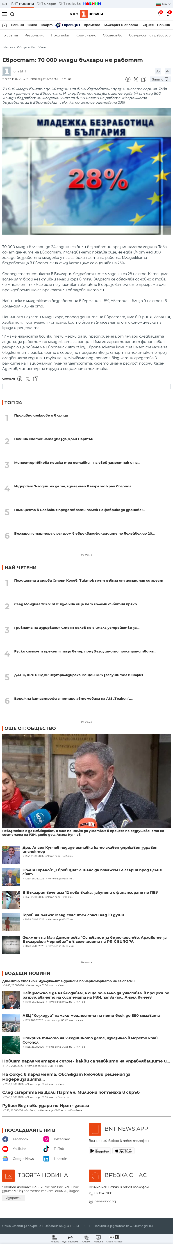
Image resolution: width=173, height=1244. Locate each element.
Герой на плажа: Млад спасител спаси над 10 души (73, 915)
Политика (60, 35)
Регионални (34, 35)
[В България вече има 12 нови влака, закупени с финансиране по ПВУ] (11, 900)
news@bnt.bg (105, 1201)
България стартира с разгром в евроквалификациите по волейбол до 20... (84, 533)
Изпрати (13, 1198)
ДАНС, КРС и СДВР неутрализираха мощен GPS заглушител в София (78, 675)
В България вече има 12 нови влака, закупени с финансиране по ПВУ (90, 893)
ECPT (86, 1226)
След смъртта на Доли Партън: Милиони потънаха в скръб (71, 1092)
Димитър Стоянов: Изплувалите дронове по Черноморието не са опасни (68, 981)
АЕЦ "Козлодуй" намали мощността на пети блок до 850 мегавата (91, 1016)
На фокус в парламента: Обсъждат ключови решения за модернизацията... (66, 1077)
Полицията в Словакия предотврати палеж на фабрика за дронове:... (79, 510)
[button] (114, 1239)
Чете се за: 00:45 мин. (61, 1047)
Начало (9, 47)
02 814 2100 (103, 1193)
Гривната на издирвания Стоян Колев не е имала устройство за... (76, 627)
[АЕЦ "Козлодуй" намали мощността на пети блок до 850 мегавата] (11, 1023)
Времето (92, 25)
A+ (158, 71)
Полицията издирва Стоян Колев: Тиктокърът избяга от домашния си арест (88, 580)
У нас (43, 47)
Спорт (47, 25)
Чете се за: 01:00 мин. (40, 985)
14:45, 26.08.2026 (14, 985)
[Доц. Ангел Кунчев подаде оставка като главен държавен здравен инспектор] (11, 855)
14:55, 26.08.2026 (34, 1047)
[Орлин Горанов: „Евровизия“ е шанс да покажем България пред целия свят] (11, 877)
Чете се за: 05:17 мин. (40, 1066)
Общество (112, 35)
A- (167, 71)
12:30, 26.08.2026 (14, 1084)
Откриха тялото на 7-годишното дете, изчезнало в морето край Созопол (90, 1040)
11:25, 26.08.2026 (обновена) (20, 1110)
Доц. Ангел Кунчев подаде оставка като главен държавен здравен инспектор (90, 850)
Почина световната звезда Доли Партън (53, 439)
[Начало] (4, 24)
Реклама (86, 554)
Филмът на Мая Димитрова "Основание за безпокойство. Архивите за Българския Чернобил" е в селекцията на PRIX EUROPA (95, 940)
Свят (32, 25)
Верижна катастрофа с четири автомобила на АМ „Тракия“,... (73, 698)
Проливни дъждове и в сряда (41, 415)
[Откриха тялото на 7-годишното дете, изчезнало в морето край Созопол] (11, 1045)
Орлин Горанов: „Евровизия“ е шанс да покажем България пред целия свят (92, 872)
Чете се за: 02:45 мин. (40, 1084)
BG (165, 4)
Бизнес (147, 25)
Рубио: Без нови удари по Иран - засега (45, 1105)
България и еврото (121, 25)
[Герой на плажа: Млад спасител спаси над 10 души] (11, 922)
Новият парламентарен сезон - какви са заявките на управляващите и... (86, 1061)
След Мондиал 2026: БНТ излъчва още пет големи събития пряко (75, 604)
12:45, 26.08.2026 (14, 1097)
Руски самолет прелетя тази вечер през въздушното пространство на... (85, 651)
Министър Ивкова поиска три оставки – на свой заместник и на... (77, 462)
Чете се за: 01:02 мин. (53, 1110)
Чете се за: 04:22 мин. (61, 1002)
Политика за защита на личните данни (123, 1226)
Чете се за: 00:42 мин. (60, 1020)
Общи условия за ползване (21, 1226)
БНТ (5, 4)
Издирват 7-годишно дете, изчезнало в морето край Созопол (72, 486)
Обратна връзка (57, 1226)
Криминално (85, 35)
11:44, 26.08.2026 (14, 1066)
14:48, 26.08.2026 (34, 1002)
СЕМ (76, 1226)
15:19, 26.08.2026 (34, 1020)
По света (63, 1097)
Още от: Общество (30, 728)
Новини (17, 25)
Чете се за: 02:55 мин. (40, 1097)
